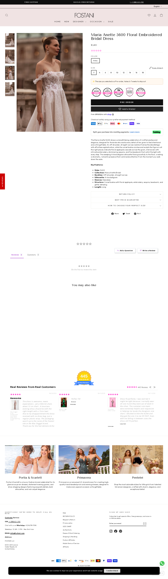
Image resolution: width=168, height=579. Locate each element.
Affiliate (66, 547)
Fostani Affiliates (69, 540)
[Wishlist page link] (149, 15)
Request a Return (69, 520)
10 (117, 72)
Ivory (95, 60)
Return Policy (127, 194)
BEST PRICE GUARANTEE (127, 200)
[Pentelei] (137, 459)
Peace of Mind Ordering (71, 533)
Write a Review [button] (149, 250)
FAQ (64, 513)
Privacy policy (67, 523)
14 (130, 72)
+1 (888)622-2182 (14, 521)
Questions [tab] (31, 255)
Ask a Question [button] (126, 250)
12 (124, 72)
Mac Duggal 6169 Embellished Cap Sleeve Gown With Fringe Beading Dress (15, 415)
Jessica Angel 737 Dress (63, 410)
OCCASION (96, 21)
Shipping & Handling (70, 537)
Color (94, 56)
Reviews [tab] (15, 255)
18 (143, 72)
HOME (57, 21)
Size (127, 68)
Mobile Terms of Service (71, 543)
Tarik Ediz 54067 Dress (111, 410)
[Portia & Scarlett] (30, 459)
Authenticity (67, 530)
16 (136, 72)
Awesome (15, 398)
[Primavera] (84, 459)
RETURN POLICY (69, 516)
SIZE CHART (67, 526)
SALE (111, 21)
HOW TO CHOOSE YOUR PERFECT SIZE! (127, 205)
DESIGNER (78, 21)
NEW (66, 21)
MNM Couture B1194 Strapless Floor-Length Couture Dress (29, 570)
